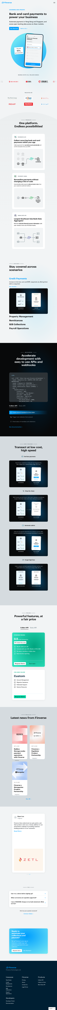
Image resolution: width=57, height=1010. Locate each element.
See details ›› (13, 286)
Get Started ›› (27, 950)
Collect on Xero (42, 982)
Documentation (10, 1003)
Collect (39, 980)
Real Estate (9, 980)
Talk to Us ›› (23, 28)
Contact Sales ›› (28, 913)
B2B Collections (9, 989)
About (23, 982)
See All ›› (28, 799)
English (50, 1008)
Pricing (23, 980)
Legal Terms (25, 987)
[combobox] (52, 1008)
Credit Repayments (9, 983)
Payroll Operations (9, 992)
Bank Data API (41, 984)
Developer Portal (10, 1001)
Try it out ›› (32, 663)
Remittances (9, 986)
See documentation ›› (15, 427)
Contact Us (24, 984)
